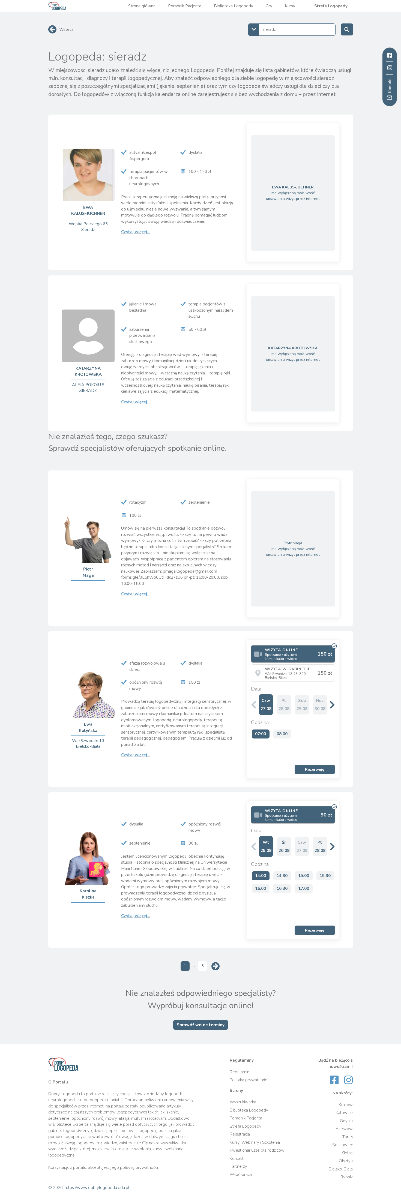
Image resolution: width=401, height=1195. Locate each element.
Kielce (347, 1153)
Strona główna (141, 6)
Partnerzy (238, 1166)
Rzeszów (344, 1128)
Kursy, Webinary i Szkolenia (255, 1142)
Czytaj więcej (135, 232)
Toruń (347, 1137)
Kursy (290, 6)
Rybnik (346, 1177)
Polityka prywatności (249, 1080)
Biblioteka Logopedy (233, 6)
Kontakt (237, 1158)
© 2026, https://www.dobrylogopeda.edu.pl (88, 1187)
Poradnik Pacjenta (184, 6)
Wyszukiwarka (243, 1102)
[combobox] (292, 29)
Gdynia (346, 1121)
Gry (269, 6)
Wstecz (66, 29)
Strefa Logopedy (331, 6)
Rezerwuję (314, 769)
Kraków (346, 1104)
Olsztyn (346, 1161)
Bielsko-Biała (341, 1169)
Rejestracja (240, 1134)
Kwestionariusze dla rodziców (257, 1150)
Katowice (344, 1112)
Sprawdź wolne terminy (201, 1025)
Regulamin (239, 1072)
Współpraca (241, 1174)
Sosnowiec (342, 1145)
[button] (332, 704)
